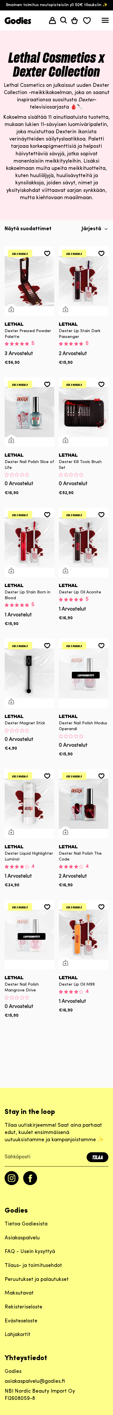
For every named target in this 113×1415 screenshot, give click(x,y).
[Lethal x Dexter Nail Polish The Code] (83, 803)
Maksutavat (19, 1293)
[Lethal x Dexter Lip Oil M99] (83, 934)
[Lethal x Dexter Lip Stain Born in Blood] (29, 542)
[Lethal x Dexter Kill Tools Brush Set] (83, 412)
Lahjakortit (17, 1334)
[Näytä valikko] (105, 21)
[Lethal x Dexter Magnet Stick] (29, 673)
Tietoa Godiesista (26, 1224)
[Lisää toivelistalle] (47, 253)
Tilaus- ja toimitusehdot (33, 1265)
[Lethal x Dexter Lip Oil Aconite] (83, 542)
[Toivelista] (87, 20)
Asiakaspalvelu (22, 1238)
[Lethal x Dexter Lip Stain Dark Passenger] (83, 281)
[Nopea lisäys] (11, 309)
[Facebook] (30, 1184)
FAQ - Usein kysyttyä (30, 1251)
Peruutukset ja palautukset (37, 1279)
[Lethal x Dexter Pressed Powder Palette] (29, 281)
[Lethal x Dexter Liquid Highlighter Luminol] (29, 803)
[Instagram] (12, 1184)
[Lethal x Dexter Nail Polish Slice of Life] (29, 412)
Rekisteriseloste (23, 1307)
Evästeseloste (21, 1321)
